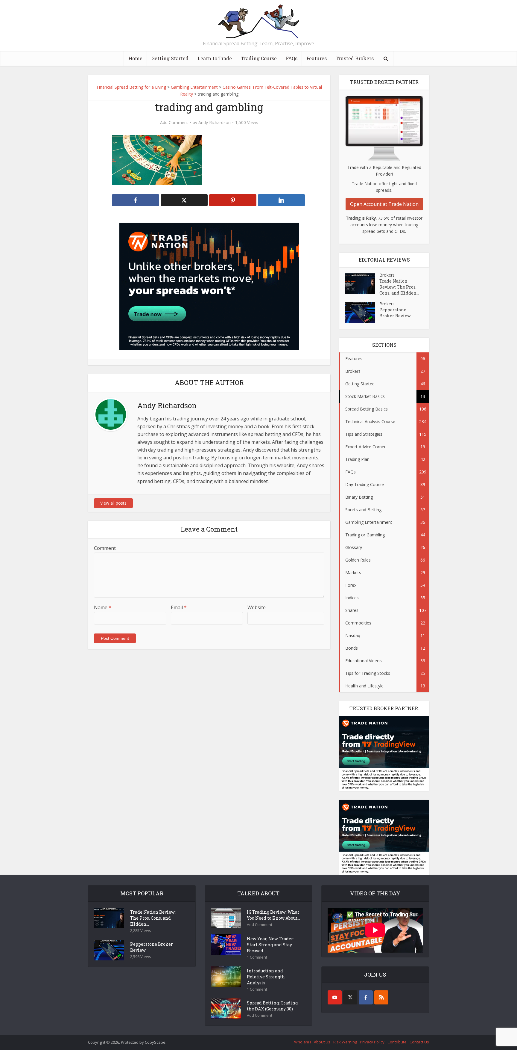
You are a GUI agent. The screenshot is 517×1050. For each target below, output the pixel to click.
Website (256, 607)
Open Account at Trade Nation (384, 204)
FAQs (291, 58)
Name (102, 607)
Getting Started (169, 58)
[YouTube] (335, 997)
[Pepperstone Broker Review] (362, 312)
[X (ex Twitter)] (350, 997)
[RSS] (381, 997)
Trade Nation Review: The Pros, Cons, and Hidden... (399, 287)
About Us (322, 1042)
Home (135, 58)
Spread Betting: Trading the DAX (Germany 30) (272, 1006)
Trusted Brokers (355, 58)
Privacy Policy (372, 1042)
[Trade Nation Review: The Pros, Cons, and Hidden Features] (362, 283)
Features (316, 58)
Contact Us (419, 1042)
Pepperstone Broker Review (395, 313)
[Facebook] (366, 997)
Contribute (397, 1042)
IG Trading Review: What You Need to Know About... (273, 915)
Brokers (387, 275)
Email (179, 607)
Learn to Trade (214, 58)
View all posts (113, 503)
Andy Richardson (214, 122)
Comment (105, 548)
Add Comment (174, 122)
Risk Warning (345, 1042)
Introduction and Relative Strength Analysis (266, 977)
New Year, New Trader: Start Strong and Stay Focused (270, 945)
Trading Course (259, 58)
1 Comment (257, 957)
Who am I (302, 1042)
